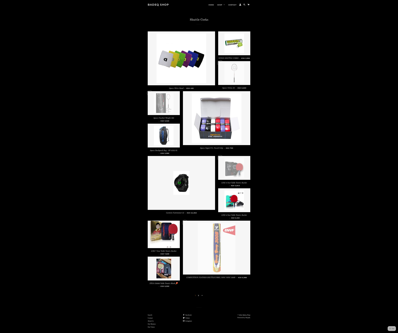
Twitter (187, 318)
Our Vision (151, 327)
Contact (232, 5)
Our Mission (152, 324)
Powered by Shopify (243, 317)
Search (150, 315)
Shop (220, 5)
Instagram (188, 321)
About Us (151, 321)
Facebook (188, 315)
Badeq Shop (158, 4)
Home (211, 5)
